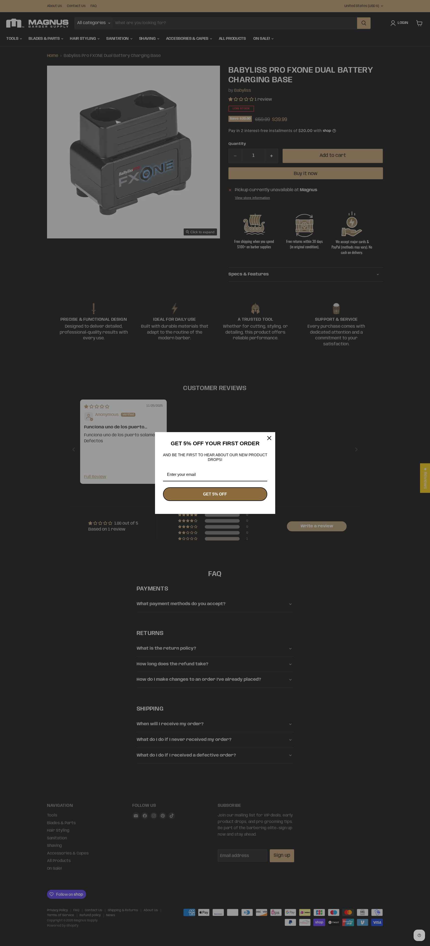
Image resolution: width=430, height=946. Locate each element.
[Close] (269, 438)
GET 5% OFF (215, 494)
